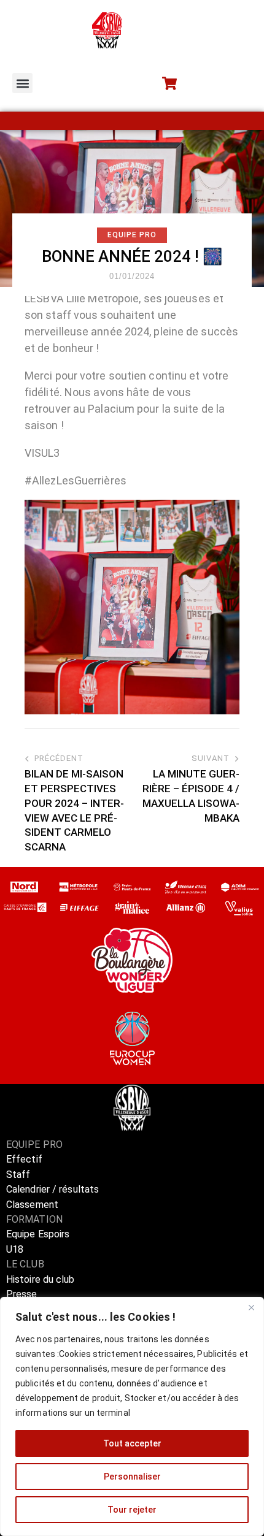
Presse (21, 1294)
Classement (32, 1204)
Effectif (25, 1159)
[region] (132, 1416)
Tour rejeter (132, 1510)
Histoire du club (40, 1279)
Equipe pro (132, 235)
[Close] (251, 1307)
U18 (14, 1249)
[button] (22, 83)
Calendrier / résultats (52, 1189)
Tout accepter (132, 1443)
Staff (18, 1174)
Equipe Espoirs (37, 1234)
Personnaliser (132, 1476)
